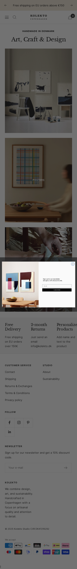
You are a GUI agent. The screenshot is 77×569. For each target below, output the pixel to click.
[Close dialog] (72, 264)
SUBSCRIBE (57, 290)
